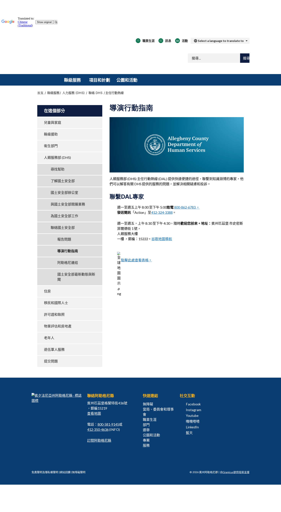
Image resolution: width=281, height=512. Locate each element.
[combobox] (220, 41)
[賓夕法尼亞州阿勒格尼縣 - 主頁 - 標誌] (79, 59)
